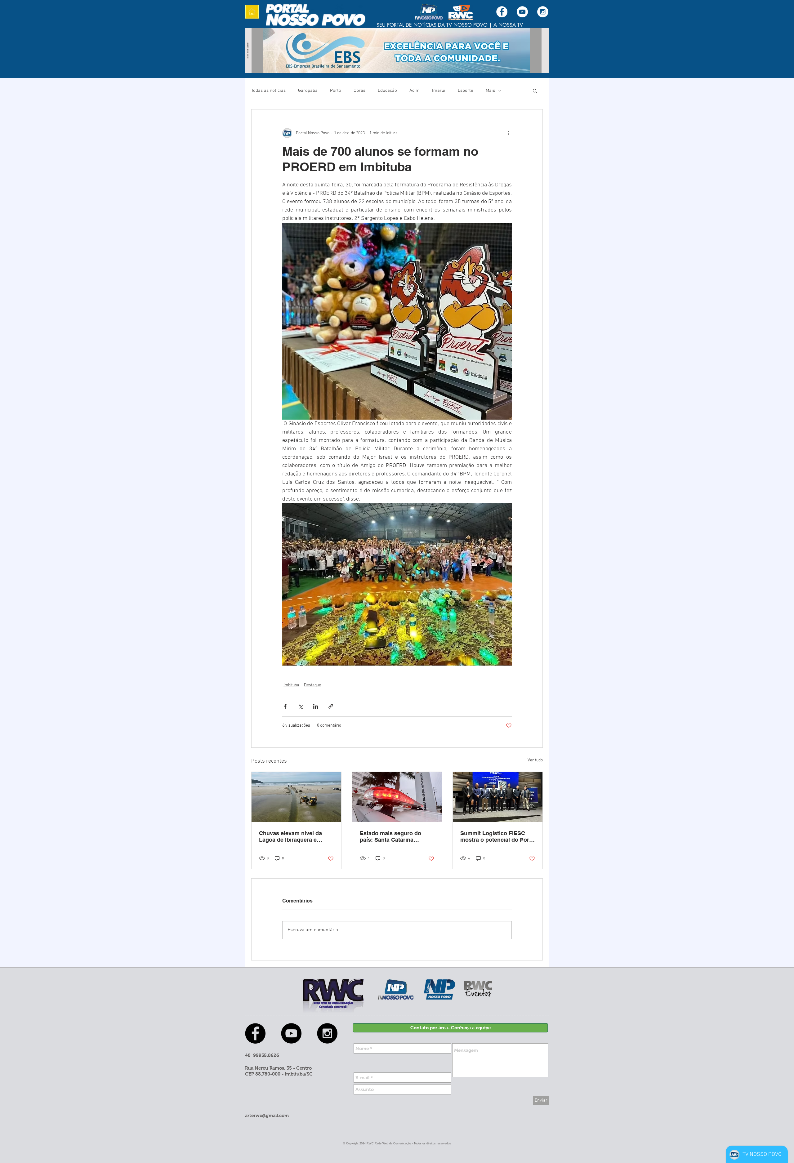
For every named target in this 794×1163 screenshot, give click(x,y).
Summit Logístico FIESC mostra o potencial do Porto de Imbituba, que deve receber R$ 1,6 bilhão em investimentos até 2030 (497, 836)
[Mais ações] (508, 133)
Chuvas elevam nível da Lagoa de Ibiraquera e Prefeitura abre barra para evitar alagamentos (293, 836)
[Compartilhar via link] (331, 706)
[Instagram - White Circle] (542, 11)
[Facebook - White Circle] (501, 11)
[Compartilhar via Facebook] (285, 706)
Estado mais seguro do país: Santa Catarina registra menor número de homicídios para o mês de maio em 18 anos (394, 836)
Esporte (465, 90)
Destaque (312, 685)
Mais (490, 90)
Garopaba (308, 90)
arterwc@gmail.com (267, 1115)
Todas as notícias (268, 90)
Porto (335, 90)
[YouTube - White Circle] (522, 11)
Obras (359, 90)
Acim (414, 90)
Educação (387, 90)
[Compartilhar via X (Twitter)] (300, 706)
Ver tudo (535, 760)
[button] (535, 90)
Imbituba (291, 685)
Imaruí (438, 90)
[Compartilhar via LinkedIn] (316, 706)
